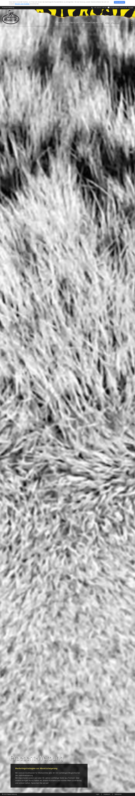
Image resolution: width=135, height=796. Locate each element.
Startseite (61, 22)
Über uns (74, 22)
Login (97, 794)
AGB (107, 22)
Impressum (107, 794)
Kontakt (130, 7)
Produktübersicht (92, 22)
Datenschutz (118, 794)
